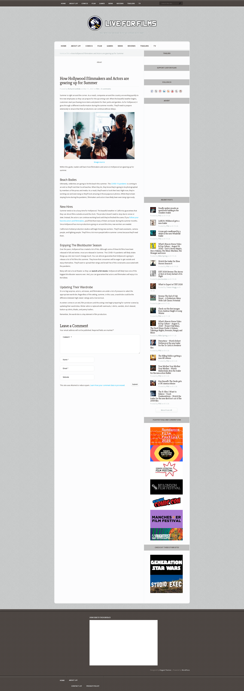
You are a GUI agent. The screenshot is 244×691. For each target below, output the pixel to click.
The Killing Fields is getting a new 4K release (169, 357)
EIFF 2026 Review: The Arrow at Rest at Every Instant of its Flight (170, 274)
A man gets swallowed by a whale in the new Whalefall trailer (169, 233)
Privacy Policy (92, 686)
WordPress (186, 670)
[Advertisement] (99, 68)
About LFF (73, 4)
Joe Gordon (162, 279)
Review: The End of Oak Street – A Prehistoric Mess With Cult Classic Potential (169, 298)
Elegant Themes (165, 670)
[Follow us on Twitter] (156, 91)
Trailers (131, 4)
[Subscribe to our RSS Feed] (168, 91)
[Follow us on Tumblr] (176, 91)
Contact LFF (76, 686)
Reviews (120, 4)
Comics (84, 4)
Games (102, 4)
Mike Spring (162, 256)
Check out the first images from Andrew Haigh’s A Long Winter (170, 311)
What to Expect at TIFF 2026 (170, 284)
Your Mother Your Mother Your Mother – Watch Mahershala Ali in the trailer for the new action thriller (165, 370)
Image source (99, 162)
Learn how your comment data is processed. (107, 385)
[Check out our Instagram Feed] (180, 91)
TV (140, 4)
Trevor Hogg (171, 287)
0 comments (106, 89)
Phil (159, 216)
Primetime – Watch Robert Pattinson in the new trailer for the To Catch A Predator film (165, 344)
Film (94, 4)
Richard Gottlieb (74, 89)
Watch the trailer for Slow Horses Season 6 (169, 262)
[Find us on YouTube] (172, 91)
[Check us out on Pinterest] (160, 91)
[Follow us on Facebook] (152, 91)
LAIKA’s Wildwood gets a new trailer (168, 222)
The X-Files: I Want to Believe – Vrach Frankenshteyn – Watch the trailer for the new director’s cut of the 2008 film (165, 396)
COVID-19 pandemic (119, 184)
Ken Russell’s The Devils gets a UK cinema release (170, 382)
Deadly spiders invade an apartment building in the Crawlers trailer (168, 210)
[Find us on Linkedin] (164, 91)
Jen (159, 303)
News (110, 4)
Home (63, 4)
